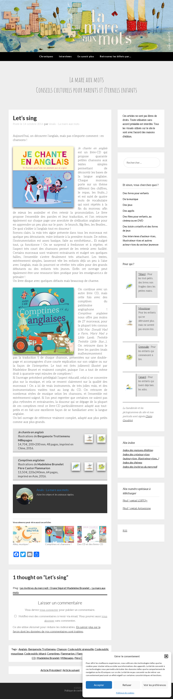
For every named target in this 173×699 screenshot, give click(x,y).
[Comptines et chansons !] (59, 534)
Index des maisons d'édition (138, 450)
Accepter (99, 684)
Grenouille (143, 346)
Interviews (65, 56)
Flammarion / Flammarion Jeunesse (81, 653)
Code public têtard (35, 653)
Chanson (62, 649)
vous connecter (49, 610)
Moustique (144, 308)
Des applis (128, 210)
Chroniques (46, 56)
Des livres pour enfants (136, 193)
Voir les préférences (155, 684)
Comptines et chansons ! (58, 544)
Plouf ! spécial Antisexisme (137, 508)
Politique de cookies (125, 693)
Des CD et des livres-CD (90, 544)
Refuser (126, 684)
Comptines (53, 653)
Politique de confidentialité (77, 690)
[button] (166, 656)
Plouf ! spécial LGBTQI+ (135, 500)
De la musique (130, 199)
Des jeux (127, 204)
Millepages (66, 657)
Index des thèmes (132, 462)
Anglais (23, 649)
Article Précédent (51, 670)
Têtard (141, 274)
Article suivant (71, 670)
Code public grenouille (81, 649)
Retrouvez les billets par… (115, 56)
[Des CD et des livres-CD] (91, 534)
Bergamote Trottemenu (42, 649)
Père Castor (81, 657)
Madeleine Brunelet (48, 657)
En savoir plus (86, 56)
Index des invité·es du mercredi (140, 466)
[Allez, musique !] (27, 534)
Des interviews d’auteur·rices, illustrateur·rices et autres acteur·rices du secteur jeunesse (140, 240)
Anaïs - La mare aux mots (64, 124)
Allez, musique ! (21, 544)
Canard (142, 377)
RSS (125, 530)
